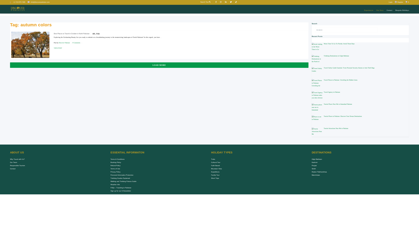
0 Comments (76, 43)
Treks (213, 159)
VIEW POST (58, 48)
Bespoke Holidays (402, 10)
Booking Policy (116, 162)
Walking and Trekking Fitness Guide (123, 181)
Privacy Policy (115, 172)
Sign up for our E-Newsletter (121, 191)
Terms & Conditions (117, 159)
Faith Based (215, 165)
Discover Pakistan (64, 43)
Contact (389, 10)
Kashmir (315, 162)
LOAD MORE (159, 65)
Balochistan (316, 175)
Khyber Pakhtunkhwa (319, 172)
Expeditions (215, 172)
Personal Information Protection (122, 175)
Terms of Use (115, 169)
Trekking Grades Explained (120, 178)
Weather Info (115, 184)
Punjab (314, 165)
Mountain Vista (216, 169)
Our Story (380, 10)
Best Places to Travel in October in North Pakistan (71, 34)
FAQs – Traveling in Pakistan (121, 188)
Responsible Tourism (17, 165)
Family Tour (215, 175)
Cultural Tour (215, 162)
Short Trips (215, 178)
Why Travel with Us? (17, 159)
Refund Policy (115, 165)
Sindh (314, 169)
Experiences (368, 10)
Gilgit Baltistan (317, 159)
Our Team (13, 162)
